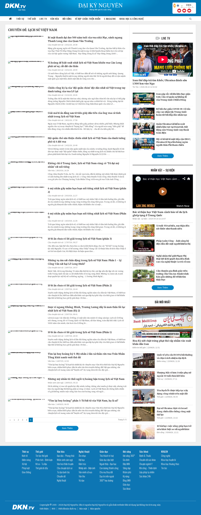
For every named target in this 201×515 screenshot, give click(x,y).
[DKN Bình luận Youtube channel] (184, 10)
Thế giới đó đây (41, 468)
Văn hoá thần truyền (65, 464)
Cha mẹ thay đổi (106, 472)
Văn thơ (82, 476)
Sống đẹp (127, 468)
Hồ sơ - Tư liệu (41, 464)
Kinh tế (25, 456)
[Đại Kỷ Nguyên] (15, 5)
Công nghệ (165, 456)
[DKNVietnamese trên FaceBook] (178, 6)
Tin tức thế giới (41, 456)
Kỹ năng (126, 476)
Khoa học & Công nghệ (131, 18)
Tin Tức (136, 87)
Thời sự (20, 18)
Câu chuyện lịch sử (55, 45)
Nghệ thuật (61, 480)
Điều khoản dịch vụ (67, 509)
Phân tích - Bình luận (44, 460)
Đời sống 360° (129, 456)
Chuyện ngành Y (145, 464)
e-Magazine (110, 18)
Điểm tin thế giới (139, 348)
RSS (53, 509)
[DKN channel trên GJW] (187, 6)
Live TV (43, 18)
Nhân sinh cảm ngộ (55, 383)
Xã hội (24, 464)
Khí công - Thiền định (148, 468)
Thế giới (32, 18)
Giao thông (26, 472)
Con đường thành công (109, 468)
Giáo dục (104, 451)
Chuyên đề (61, 476)
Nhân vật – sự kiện (163, 170)
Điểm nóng (161, 361)
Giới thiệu (44, 509)
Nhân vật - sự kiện (140, 219)
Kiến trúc (82, 464)
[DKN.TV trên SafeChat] (175, 6)
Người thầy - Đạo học (108, 464)
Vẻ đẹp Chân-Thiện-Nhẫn (87, 18)
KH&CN (164, 451)
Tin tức (164, 468)
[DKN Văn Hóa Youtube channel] (189, 10)
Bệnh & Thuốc (145, 456)
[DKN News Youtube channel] (179, 10)
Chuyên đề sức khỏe (147, 460)
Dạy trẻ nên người (107, 476)
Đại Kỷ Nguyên (99, 505)
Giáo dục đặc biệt (107, 460)
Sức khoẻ (126, 488)
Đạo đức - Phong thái (65, 456)
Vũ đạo (81, 480)
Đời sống (67, 18)
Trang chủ (10, 18)
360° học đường (106, 480)
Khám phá (127, 472)
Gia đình (126, 460)
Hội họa (82, 460)
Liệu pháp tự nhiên (146, 472)
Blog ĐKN (127, 480)
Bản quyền (95, 509)
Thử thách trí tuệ (107, 456)
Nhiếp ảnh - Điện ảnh (87, 468)
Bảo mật (83, 509)
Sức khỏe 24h (145, 476)
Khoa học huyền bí (168, 460)
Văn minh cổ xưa (85, 472)
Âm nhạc (82, 456)
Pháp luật (26, 468)
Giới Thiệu (21, 9)
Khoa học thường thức (170, 464)
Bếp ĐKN (126, 464)
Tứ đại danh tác (63, 472)
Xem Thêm (67, 428)
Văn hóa (54, 18)
